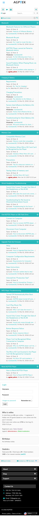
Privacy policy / (7, 514)
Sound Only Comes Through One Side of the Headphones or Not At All (21, 188)
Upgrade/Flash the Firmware (11, 242)
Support (6, 478)
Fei (9, 88)
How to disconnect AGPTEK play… (24, 234)
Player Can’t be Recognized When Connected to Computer (18, 340)
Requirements (11, 82)
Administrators (12, 431)
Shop (5, 474)
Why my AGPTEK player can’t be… (24, 346)
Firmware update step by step (22, 272)
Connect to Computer (14, 218)
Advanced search (37, 13)
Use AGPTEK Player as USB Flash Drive (15, 214)
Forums (7, 9)
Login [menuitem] (36, 9)
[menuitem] (30, 461)
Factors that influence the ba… (23, 112)
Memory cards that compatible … (23, 141)
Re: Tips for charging (19, 86)
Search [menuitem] (37, 18)
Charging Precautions (14, 92)
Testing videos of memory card (17, 171)
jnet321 (23, 454)
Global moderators (23, 431)
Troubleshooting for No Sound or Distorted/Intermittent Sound (18, 201)
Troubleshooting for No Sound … (23, 206)
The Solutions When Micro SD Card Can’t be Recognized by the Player (21, 148)
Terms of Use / (17, 514)
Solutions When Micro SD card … (24, 154)
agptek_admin (12, 72)
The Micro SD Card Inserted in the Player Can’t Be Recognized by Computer (21, 353)
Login (4, 13)
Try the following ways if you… (22, 57)
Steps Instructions (12, 267)
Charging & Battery (8, 78)
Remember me (26, 400)
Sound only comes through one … (24, 322)
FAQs (8, 246)
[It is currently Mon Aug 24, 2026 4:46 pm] (34, 18)
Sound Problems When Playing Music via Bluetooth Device (21, 64)
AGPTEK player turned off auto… (23, 299)
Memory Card (6, 133)
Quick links (3, 9)
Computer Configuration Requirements (20, 256)
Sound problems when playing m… (24, 69)
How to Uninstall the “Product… (23, 282)
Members (11, 9)
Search (34, 13)
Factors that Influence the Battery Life (20, 105)
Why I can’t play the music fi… (23, 310)
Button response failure (20, 333)
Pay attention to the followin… (22, 99)
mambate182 (12, 34)
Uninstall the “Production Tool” (17, 278)
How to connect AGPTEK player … (24, 223)
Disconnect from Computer (16, 229)
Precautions (10, 160)
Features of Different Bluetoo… (23, 31)
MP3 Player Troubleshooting (11, 290)
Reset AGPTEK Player (9, 366)
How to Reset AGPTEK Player (17, 370)
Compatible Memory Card (15, 137)
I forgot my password (9, 400)
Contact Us (9, 486)
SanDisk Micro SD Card (20, 175)
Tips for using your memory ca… (23, 164)
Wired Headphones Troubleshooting (14, 183)
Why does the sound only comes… (24, 194)
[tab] (19, 469)
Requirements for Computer (22, 261)
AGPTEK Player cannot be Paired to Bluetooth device (19, 49)
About (5, 469)
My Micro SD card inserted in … (23, 358)
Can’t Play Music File (14, 305)
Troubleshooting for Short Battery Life (20, 118)
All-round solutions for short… (22, 124)
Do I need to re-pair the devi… (22, 42)
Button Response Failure (15, 328)
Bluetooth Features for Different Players (21, 27)
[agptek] (19, 2)
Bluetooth (5, 23)
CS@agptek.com (15, 498)
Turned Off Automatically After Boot (19, 294)
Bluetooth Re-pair (12, 38)
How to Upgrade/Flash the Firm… (24, 250)
